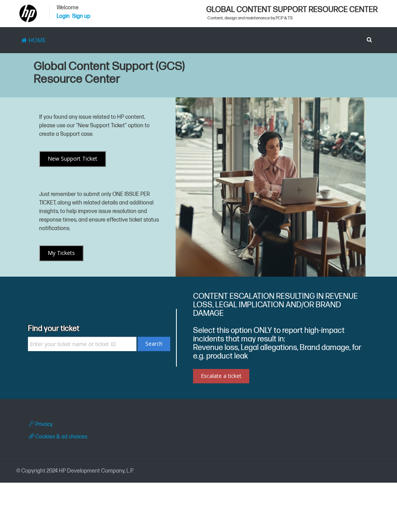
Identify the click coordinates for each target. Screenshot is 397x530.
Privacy (43, 424)
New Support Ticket (72, 158)
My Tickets (61, 252)
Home (36, 40)
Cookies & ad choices (60, 436)
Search (153, 343)
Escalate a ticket (221, 375)
